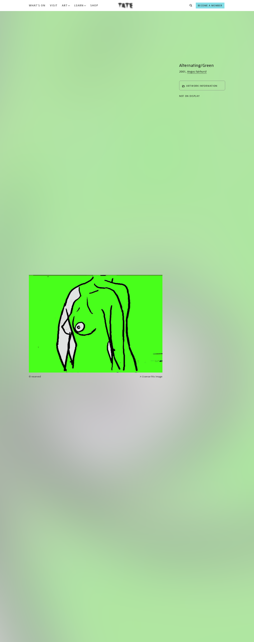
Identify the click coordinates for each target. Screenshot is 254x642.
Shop (94, 5)
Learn (79, 5)
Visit (54, 5)
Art (65, 5)
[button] (189, 5)
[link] (83, 376)
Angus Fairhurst (197, 71)
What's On (37, 5)
